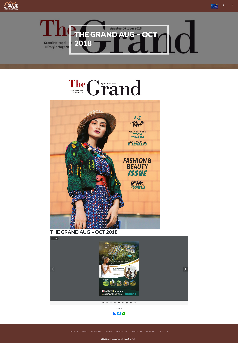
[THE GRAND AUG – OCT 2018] (105, 227)
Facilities (150, 331)
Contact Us (163, 331)
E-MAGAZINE (137, 331)
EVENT (84, 331)
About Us (74, 331)
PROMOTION (96, 331)
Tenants (108, 331)
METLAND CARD (122, 331)
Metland (134, 339)
